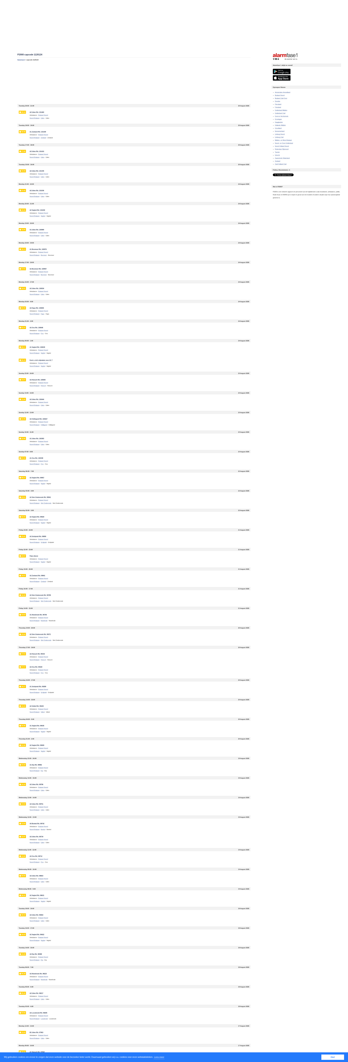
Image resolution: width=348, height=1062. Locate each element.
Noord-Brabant (34, 118)
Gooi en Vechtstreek (281, 116)
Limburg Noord (280, 134)
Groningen (278, 119)
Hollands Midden (280, 125)
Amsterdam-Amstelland (282, 92)
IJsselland (278, 128)
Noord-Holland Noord (282, 146)
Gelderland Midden (281, 110)
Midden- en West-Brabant (283, 140)
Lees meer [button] (159, 1057)
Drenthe (277, 101)
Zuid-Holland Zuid (280, 164)
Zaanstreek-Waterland (282, 158)
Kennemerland (279, 131)
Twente (277, 152)
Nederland (21, 60)
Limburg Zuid (279, 137)
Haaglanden (279, 122)
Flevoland (278, 104)
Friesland (278, 107)
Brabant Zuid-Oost (281, 98)
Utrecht (277, 155)
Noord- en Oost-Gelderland (284, 143)
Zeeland (277, 161)
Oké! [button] (333, 1057)
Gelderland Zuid (280, 113)
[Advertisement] (99, 82)
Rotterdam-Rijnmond (281, 149)
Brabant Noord (280, 95)
